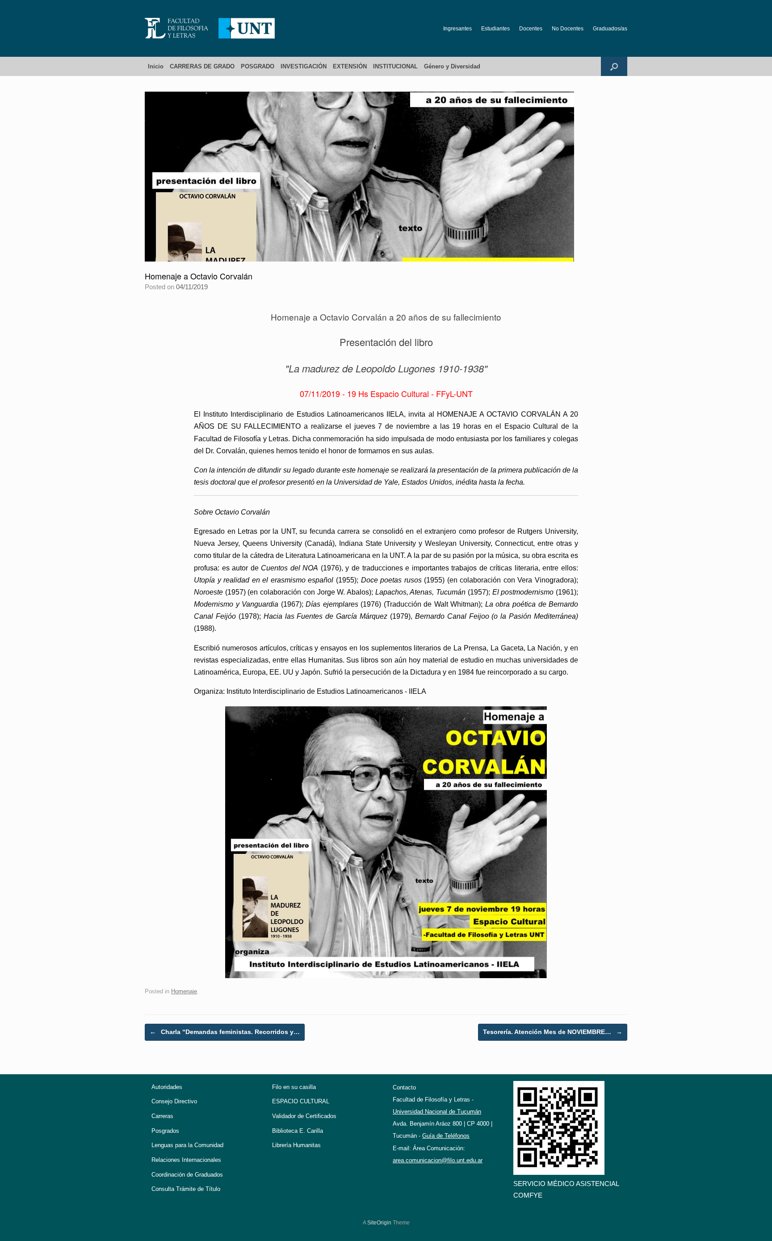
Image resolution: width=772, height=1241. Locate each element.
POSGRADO (257, 66)
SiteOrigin (379, 1222)
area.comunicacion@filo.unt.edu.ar (437, 1160)
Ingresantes (457, 28)
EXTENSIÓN (350, 66)
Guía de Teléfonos (446, 1135)
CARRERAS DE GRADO (202, 66)
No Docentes (567, 28)
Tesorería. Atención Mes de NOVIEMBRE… (552, 1031)
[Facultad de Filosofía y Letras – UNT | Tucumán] (210, 28)
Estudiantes (495, 28)
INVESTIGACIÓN (304, 66)
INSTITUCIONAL (395, 66)
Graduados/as (610, 28)
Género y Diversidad (452, 66)
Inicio (156, 66)
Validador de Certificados (304, 1116)
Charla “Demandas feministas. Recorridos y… (225, 1031)
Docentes (530, 28)
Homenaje (184, 991)
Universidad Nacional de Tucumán (437, 1111)
